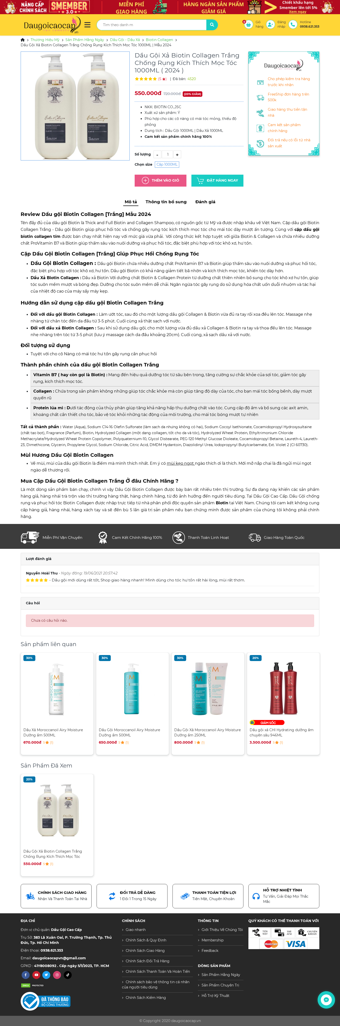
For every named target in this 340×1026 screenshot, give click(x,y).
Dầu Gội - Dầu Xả (125, 40)
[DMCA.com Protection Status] (33, 985)
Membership (213, 940)
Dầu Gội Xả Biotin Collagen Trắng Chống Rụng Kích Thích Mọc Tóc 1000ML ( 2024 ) (52, 854)
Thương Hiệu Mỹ (45, 40)
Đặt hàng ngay (222, 180)
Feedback (210, 950)
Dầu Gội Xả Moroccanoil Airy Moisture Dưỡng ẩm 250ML (207, 732)
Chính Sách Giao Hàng (145, 950)
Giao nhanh (136, 929)
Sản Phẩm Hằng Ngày (84, 40)
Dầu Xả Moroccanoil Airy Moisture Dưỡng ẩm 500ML (53, 732)
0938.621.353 (52, 950)
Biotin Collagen (159, 40)
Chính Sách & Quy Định (146, 940)
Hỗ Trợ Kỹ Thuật (215, 995)
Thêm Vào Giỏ (165, 180)
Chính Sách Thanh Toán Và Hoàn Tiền (158, 971)
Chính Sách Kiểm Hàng (146, 997)
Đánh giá (205, 201)
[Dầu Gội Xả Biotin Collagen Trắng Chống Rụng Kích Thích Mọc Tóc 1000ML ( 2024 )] (75, 105)
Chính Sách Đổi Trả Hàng (148, 961)
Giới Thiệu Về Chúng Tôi (222, 929)
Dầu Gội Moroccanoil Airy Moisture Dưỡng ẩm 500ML (129, 732)
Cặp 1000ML (167, 164)
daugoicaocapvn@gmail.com (59, 958)
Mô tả (131, 201)
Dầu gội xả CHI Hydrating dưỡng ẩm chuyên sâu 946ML (282, 732)
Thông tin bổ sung (166, 201)
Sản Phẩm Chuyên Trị (220, 985)
